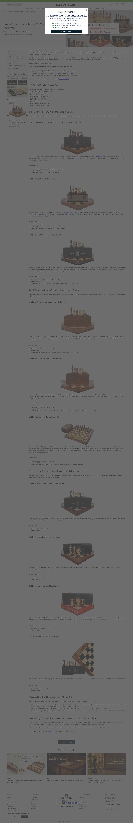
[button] (86, 10)
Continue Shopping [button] (66, 31)
